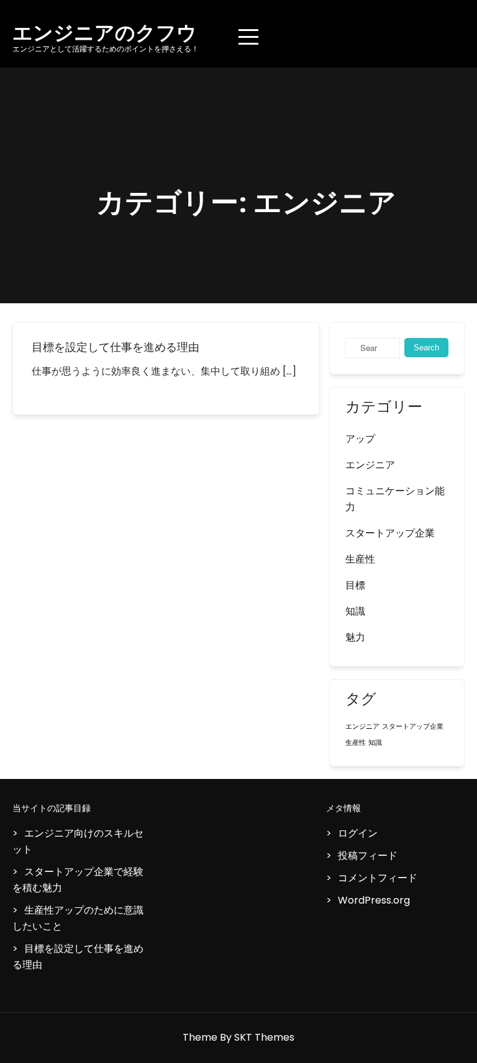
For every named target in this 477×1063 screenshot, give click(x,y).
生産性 (360, 559)
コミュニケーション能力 (395, 499)
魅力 (355, 637)
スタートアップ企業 (390, 533)
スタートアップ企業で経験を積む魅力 (77, 880)
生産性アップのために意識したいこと (77, 918)
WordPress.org (374, 900)
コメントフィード (377, 878)
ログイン (358, 833)
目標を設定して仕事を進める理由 (115, 347)
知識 (355, 611)
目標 (355, 585)
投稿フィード (368, 855)
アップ (360, 439)
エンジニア (370, 465)
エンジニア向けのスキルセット (77, 841)
